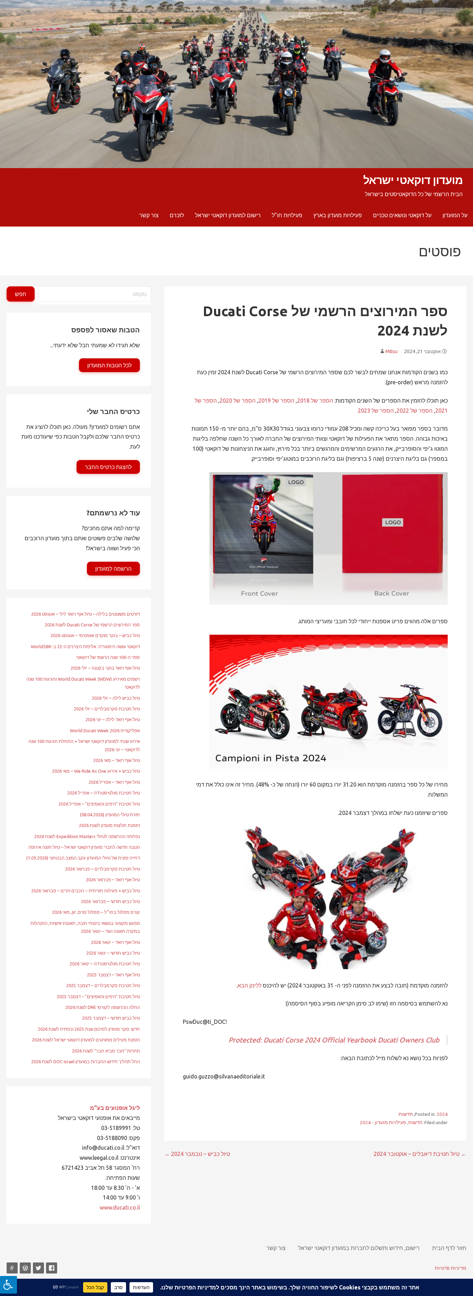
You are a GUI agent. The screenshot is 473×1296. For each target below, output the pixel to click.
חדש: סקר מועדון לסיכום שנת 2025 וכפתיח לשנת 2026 (89, 1029)
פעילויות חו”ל (287, 215)
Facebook (51, 1268)
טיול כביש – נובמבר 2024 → (197, 1154)
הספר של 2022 (414, 410)
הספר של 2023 (376, 410)
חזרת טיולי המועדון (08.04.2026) (110, 814)
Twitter (38, 1268)
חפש (20, 294)
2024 (442, 1114)
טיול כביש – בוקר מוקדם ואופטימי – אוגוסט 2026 (95, 635)
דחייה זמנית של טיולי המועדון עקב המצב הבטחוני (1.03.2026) (83, 857)
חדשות (406, 1114)
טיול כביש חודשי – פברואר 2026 (110, 901)
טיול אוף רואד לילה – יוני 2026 (113, 719)
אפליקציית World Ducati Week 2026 (105, 730)
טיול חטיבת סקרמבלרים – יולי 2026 (107, 708)
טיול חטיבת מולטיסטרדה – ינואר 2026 (105, 963)
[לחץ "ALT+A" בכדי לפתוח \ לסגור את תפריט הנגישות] (8, 1285)
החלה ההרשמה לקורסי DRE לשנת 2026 (102, 1007)
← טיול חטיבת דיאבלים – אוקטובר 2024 (420, 1154)
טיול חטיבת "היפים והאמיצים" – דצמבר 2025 (98, 996)
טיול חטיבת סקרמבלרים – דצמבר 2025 (103, 985)
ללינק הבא (249, 985)
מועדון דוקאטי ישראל (413, 180)
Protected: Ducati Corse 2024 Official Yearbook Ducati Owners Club (334, 1040)
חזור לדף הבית (449, 1248)
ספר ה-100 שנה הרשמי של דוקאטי (108, 657)
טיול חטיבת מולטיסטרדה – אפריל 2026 (103, 792)
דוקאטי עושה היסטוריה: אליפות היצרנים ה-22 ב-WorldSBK (85, 646)
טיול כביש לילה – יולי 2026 (116, 698)
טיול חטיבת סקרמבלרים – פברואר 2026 (102, 868)
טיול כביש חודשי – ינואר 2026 (113, 952)
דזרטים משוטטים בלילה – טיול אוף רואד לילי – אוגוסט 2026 (85, 614)
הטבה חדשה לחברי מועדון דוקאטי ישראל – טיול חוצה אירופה (84, 847)
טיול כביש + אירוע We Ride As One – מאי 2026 (96, 771)
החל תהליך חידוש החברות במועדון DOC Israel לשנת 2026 (85, 1061)
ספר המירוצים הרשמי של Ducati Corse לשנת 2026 (92, 624)
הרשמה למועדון (113, 569)
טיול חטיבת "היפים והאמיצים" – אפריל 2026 (99, 803)
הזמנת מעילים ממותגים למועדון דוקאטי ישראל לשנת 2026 (86, 1039)
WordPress (25, 1268)
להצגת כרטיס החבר (108, 467)
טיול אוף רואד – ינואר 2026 (115, 942)
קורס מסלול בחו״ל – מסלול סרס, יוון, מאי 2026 (96, 912)
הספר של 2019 (276, 400)
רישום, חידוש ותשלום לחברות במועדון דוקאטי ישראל (359, 1248)
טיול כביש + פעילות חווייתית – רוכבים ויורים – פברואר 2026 (85, 890)
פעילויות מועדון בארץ (337, 215)
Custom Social (12, 1268)
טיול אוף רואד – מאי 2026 (116, 760)
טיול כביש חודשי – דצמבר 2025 (111, 1017)
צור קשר (149, 215)
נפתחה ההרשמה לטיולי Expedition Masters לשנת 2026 (87, 836)
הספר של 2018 (315, 400)
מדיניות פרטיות (450, 1268)
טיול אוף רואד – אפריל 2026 (114, 782)
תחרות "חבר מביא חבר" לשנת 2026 (106, 1050)
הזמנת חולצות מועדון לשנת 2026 (109, 825)
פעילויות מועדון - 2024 (383, 1122)
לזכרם (177, 215)
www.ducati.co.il (120, 1207)
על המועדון (455, 215)
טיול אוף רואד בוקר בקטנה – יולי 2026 (105, 667)
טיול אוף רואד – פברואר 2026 (113, 879)
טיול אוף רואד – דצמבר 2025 (113, 974)
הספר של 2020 (238, 400)
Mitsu (391, 351)
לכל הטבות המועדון (109, 365)
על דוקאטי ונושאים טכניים (402, 215)
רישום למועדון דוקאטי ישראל (228, 215)
